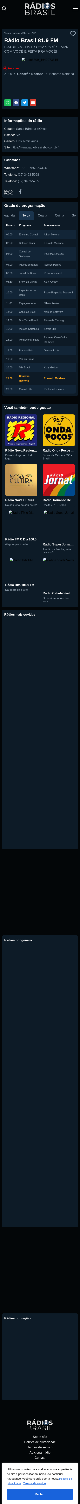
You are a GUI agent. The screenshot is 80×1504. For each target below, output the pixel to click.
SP (18, 135)
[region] (40, 1483)
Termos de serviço (34, 1483)
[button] (4, 8)
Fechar (39, 1494)
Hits (19, 141)
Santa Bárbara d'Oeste (31, 128)
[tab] (26, 215)
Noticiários (30, 141)
